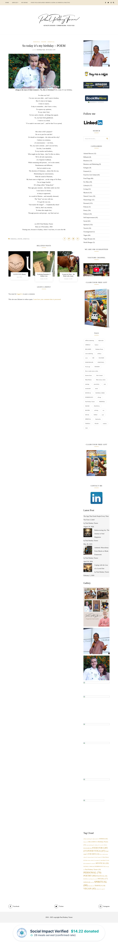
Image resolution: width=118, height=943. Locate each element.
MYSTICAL (88, 393)
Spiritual (51, 41)
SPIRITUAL (26, 238)
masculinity (96, 384)
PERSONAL (14, 238)
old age (99, 397)
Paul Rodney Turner (41, 49)
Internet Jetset (88, 375)
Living (85, 189)
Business (86, 160)
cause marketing (89, 353)
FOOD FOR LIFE (89, 362)
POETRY (20, 238)
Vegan (85, 235)
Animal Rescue (88, 153)
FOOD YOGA (101, 362)
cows (86, 358)
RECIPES (87, 410)
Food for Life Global (90, 175)
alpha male (100, 340)
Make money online (100, 379)
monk (96, 388)
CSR (93, 358)
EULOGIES (101, 358)
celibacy (99, 353)
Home (7, 2)
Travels (85, 228)
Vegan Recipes (88, 239)
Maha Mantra (88, 379)
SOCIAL (87, 414)
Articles (15, 2)
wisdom (105, 423)
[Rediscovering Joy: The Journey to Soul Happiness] (87, 532)
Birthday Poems (99, 349)
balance (96, 344)
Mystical (86, 192)
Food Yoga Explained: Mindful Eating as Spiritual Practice (50, 2)
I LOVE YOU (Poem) (19, 274)
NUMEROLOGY (89, 397)
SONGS (95, 414)
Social (85, 221)
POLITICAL (97, 406)
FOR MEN (97, 366)
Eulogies (86, 168)
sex (103, 410)
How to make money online (91, 371)
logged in (20, 294)
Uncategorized (88, 232)
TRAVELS (87, 423)
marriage (87, 384)
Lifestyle (86, 185)
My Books (24, 2)
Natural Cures (87, 196)
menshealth (88, 388)
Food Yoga (86, 178)
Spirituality (98, 419)
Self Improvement (89, 217)
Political (86, 214)
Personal (36, 41)
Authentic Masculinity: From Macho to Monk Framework (101, 551)
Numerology (87, 200)
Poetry (43, 41)
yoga (86, 428)
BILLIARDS (88, 349)
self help (96, 410)
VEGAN (96, 423)
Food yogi (87, 366)
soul (103, 414)
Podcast (85, 207)
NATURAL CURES (100, 393)
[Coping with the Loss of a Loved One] (87, 567)
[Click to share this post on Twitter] (68, 238)
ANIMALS (87, 344)
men (105, 384)
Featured (86, 171)
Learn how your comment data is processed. (47, 299)
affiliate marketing (89, 340)
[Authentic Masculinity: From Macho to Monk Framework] (87, 550)
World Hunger (87, 242)
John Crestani (99, 375)
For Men (86, 182)
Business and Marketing (91, 164)
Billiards (86, 157)
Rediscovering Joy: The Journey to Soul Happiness (101, 533)
